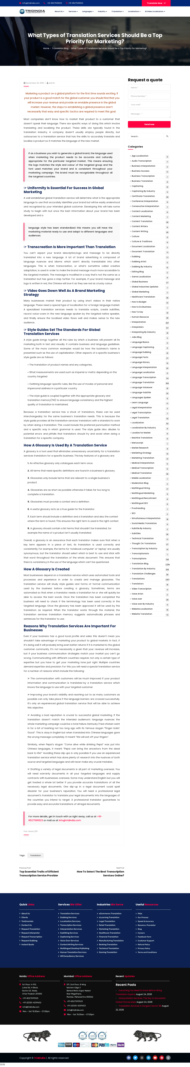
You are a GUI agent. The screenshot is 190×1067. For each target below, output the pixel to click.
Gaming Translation (108, 952)
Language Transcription (150, 377)
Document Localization (150, 247)
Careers (141, 933)
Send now (149, 124)
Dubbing (150, 257)
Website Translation (150, 614)
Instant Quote (27, 944)
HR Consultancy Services (72, 956)
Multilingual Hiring (150, 488)
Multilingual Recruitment (150, 498)
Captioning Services (69, 937)
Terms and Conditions (147, 952)
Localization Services (70, 921)
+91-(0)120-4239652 (32, 1002)
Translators (150, 584)
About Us (25, 913)
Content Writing (150, 231)
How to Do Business (150, 307)
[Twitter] (135, 1057)
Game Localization (150, 277)
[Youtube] (155, 1057)
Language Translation (150, 382)
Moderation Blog (150, 483)
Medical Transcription (150, 468)
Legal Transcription (150, 413)
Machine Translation (150, 438)
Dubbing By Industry (150, 267)
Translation (35, 855)
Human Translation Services (73, 952)
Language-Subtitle (150, 393)
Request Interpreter (30, 933)
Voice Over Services (69, 940)
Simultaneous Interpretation (150, 518)
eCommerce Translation (110, 913)
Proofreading (150, 508)
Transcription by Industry (150, 549)
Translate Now (154, 3)
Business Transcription (150, 176)
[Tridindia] (32, 11)
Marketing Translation (150, 458)
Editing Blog (150, 272)
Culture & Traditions (150, 242)
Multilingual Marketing (150, 493)
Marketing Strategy (150, 453)
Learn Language (150, 403)
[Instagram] (142, 1057)
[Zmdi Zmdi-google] (168, 1057)
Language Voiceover (150, 388)
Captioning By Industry (150, 191)
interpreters (150, 327)
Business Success (150, 171)
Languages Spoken (150, 398)
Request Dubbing (29, 940)
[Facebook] (128, 1057)
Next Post (120, 868)
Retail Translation (107, 925)
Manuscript (150, 443)
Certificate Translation (150, 196)
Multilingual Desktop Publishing (74, 948)
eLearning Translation (109, 917)
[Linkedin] (148, 1057)
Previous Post (25, 868)
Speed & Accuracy (146, 921)
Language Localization (150, 372)
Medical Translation (150, 473)
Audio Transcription (150, 161)
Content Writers (150, 226)
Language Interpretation (150, 367)
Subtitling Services (69, 933)
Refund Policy (144, 944)
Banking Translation (108, 944)
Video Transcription (150, 589)
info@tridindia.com (31, 3)
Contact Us (26, 925)
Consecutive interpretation (150, 206)
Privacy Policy (144, 948)
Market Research (150, 448)
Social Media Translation (150, 523)
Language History (150, 362)
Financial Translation (108, 937)
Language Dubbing (150, 352)
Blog (140, 929)
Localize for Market (150, 433)
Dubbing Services (68, 917)
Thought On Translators (150, 544)
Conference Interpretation (150, 201)
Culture (150, 237)
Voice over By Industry (150, 604)
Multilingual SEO (150, 503)
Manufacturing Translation (111, 940)
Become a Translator (147, 925)
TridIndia (39, 1058)
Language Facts (150, 357)
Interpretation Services (71, 929)
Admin (52, 83)
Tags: (22, 855)
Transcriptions (150, 559)
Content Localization (150, 211)
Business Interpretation (150, 166)
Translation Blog (60, 48)
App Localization (150, 156)
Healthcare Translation (150, 297)
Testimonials (27, 921)
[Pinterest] (161, 1057)
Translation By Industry (150, 569)
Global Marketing (150, 292)
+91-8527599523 (75, 3)
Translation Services (69, 913)
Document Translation (150, 252)
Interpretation (150, 322)
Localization (150, 423)
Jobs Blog (150, 337)
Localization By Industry (150, 428)
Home (46, 48)
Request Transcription (31, 937)
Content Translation (150, 221)
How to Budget (150, 302)
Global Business (150, 282)
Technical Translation (150, 539)
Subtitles (150, 534)
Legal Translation (150, 418)
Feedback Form (144, 937)
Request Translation (30, 929)
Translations (151, 579)
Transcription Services (70, 925)
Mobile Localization (150, 478)
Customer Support (146, 941)
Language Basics (150, 342)
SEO (150, 513)
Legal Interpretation (150, 408)
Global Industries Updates (150, 287)
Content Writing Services (71, 944)
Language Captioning (150, 347)
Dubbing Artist (150, 262)
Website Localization (150, 609)
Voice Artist (150, 594)
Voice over (150, 599)
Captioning (150, 186)
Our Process (143, 917)
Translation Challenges (150, 574)
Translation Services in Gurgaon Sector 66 (140, 1005)
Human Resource (150, 317)
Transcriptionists (150, 554)
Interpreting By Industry (150, 332)
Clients (24, 917)
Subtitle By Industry (150, 528)
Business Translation (150, 181)
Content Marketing (150, 216)
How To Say (150, 312)
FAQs (140, 914)
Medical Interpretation (150, 463)
